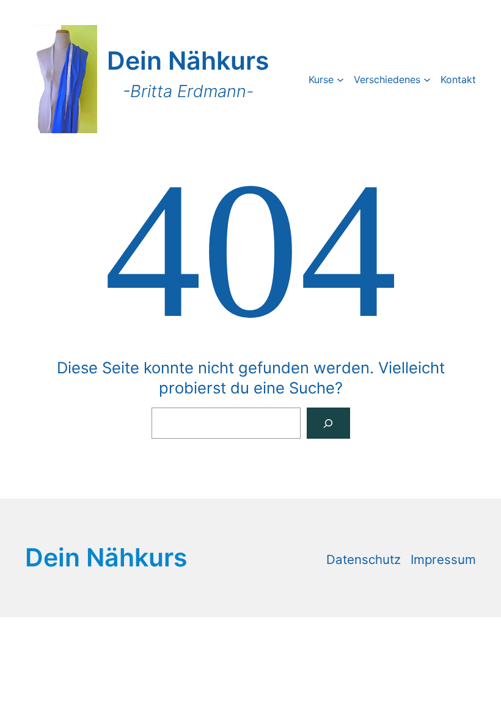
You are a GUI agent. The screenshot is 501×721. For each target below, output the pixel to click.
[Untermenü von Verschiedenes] (427, 78)
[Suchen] (328, 423)
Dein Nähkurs (188, 60)
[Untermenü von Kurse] (340, 78)
